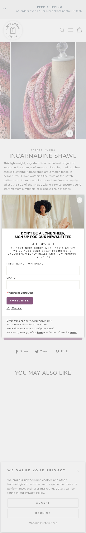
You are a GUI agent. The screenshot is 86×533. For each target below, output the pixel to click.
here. (73, 332)
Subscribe (19, 301)
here (40, 332)
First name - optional (24, 264)
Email (11, 278)
